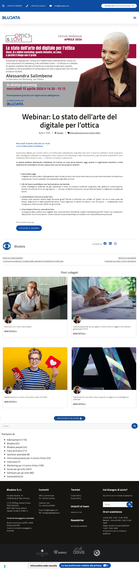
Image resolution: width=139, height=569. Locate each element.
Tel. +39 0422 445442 (47, 498)
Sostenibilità (13, 476)
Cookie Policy (76, 495)
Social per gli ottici (16, 469)
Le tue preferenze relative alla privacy (81, 565)
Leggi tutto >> (10, 331)
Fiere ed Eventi (14, 451)
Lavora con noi (76, 512)
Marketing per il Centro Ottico (22, 465)
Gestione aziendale (16, 454)
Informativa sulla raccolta (43, 565)
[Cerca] (135, 426)
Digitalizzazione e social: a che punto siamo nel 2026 (25, 397)
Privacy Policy (76, 498)
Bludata (11, 443)
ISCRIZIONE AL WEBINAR (29, 228)
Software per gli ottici (18, 473)
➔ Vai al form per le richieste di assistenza (114, 532)
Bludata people (15, 447)
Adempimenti (14, 440)
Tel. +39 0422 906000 (47, 505)
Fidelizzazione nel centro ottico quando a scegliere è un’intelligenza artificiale (101, 398)
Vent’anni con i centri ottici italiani (18, 326)
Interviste (12, 462)
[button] (134, 18)
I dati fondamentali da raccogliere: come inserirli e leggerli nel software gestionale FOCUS (102, 327)
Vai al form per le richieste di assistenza (117, 495)
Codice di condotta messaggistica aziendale (19, 529)
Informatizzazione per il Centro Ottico (85, 132)
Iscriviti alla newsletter (79, 526)
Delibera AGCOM (13, 525)
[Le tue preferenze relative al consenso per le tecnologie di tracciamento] (4, 566)
